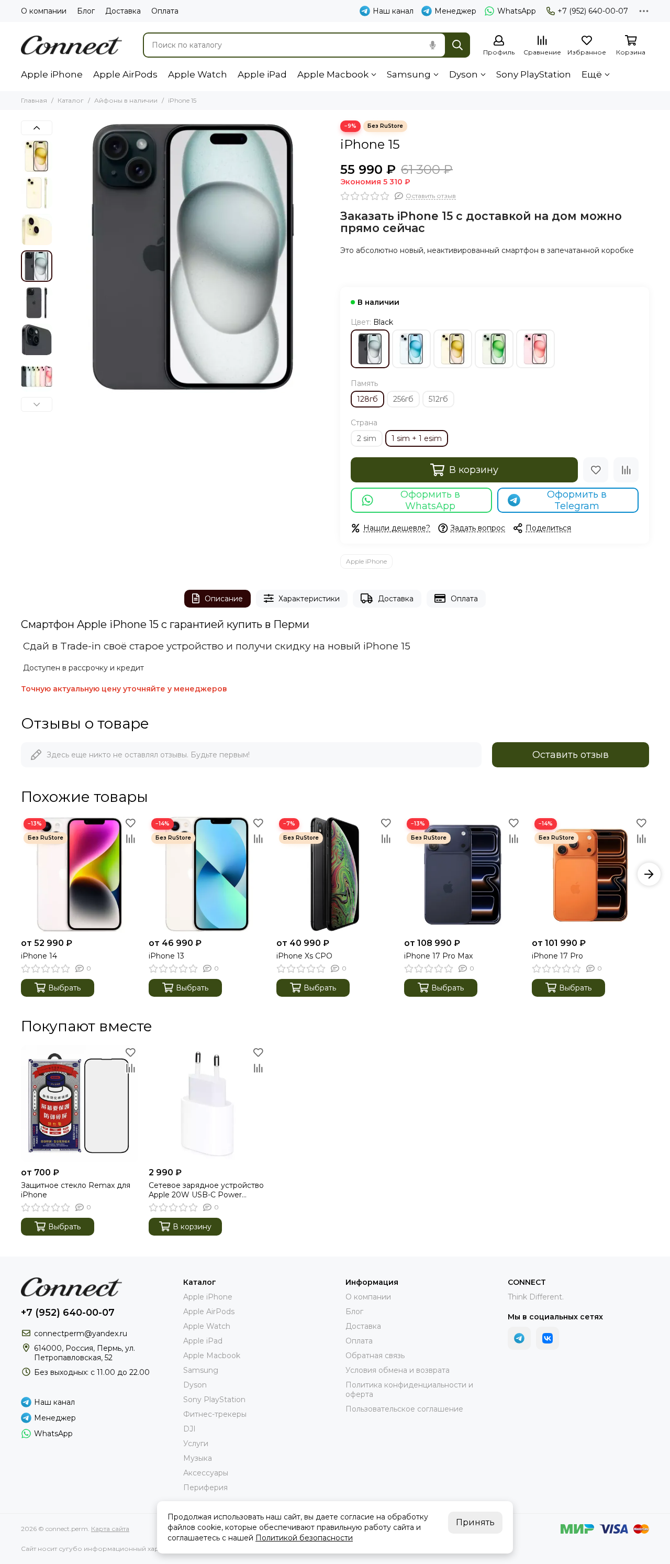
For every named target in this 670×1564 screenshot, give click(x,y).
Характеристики (309, 598)
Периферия (205, 1487)
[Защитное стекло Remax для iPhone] (79, 1103)
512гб (438, 399)
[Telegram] (519, 1338)
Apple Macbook (332, 74)
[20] (535, 348)
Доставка (123, 11)
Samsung (409, 74)
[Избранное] (595, 469)
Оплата (164, 11)
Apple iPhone (52, 74)
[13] (452, 348)
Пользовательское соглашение (404, 1409)
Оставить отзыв (570, 755)
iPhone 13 (166, 956)
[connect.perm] (71, 45)
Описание (224, 598)
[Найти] (457, 45)
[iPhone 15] (194, 256)
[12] (411, 348)
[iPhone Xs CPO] (335, 874)
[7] (370, 348)
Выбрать (64, 988)
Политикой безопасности (304, 1538)
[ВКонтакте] (547, 1338)
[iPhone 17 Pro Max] (462, 874)
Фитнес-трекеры (215, 1414)
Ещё (592, 74)
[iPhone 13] (207, 874)
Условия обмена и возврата (397, 1370)
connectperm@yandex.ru (80, 1333)
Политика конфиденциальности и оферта (409, 1389)
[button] (62, 256)
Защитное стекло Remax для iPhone (75, 1190)
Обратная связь (375, 1355)
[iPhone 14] (79, 874)
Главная (34, 100)
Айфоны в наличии (126, 100)
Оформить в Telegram (577, 500)
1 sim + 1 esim (417, 438)
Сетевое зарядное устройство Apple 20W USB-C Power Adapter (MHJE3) (206, 1190)
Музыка (197, 1458)
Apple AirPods (125, 74)
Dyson (463, 74)
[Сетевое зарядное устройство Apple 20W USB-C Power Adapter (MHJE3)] (207, 1103)
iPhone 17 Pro (557, 956)
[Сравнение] (626, 469)
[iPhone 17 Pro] (590, 874)
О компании (43, 11)
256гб (403, 399)
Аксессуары (205, 1473)
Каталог (71, 100)
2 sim (366, 438)
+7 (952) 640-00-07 (592, 11)
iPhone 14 (39, 956)
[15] (494, 348)
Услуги (195, 1443)
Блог (86, 11)
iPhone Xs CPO (304, 956)
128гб (367, 399)
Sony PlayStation (533, 74)
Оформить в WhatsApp (430, 500)
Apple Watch (197, 74)
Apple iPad (262, 74)
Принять (475, 1522)
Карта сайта (110, 1529)
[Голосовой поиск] (432, 45)
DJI (189, 1429)
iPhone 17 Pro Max (438, 956)
